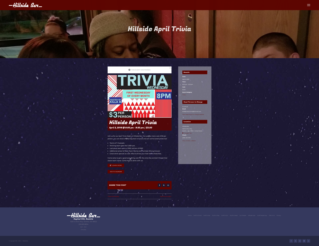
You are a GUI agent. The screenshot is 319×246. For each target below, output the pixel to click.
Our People (242, 215)
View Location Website (189, 140)
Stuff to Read (234, 215)
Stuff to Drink (198, 215)
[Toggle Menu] (309, 5)
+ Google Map (188, 133)
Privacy (279, 215)
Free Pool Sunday (113, 196)
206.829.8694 (83, 224)
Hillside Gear (251, 215)
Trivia (184, 95)
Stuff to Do (224, 215)
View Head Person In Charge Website (193, 114)
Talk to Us (272, 215)
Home (190, 215)
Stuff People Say (262, 215)
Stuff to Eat (207, 215)
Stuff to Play (215, 215)
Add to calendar (116, 171)
